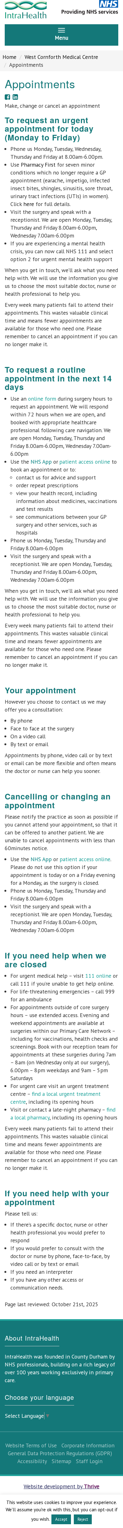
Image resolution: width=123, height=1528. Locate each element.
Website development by (61, 1486)
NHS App (41, 461)
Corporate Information (88, 1445)
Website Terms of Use (31, 1445)
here (28, 204)
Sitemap (61, 1461)
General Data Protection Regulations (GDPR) (60, 1453)
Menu (61, 37)
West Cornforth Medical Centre (61, 56)
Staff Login (89, 1461)
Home (9, 56)
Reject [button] (83, 1519)
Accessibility (32, 1461)
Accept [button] (61, 1519)
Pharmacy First (38, 164)
